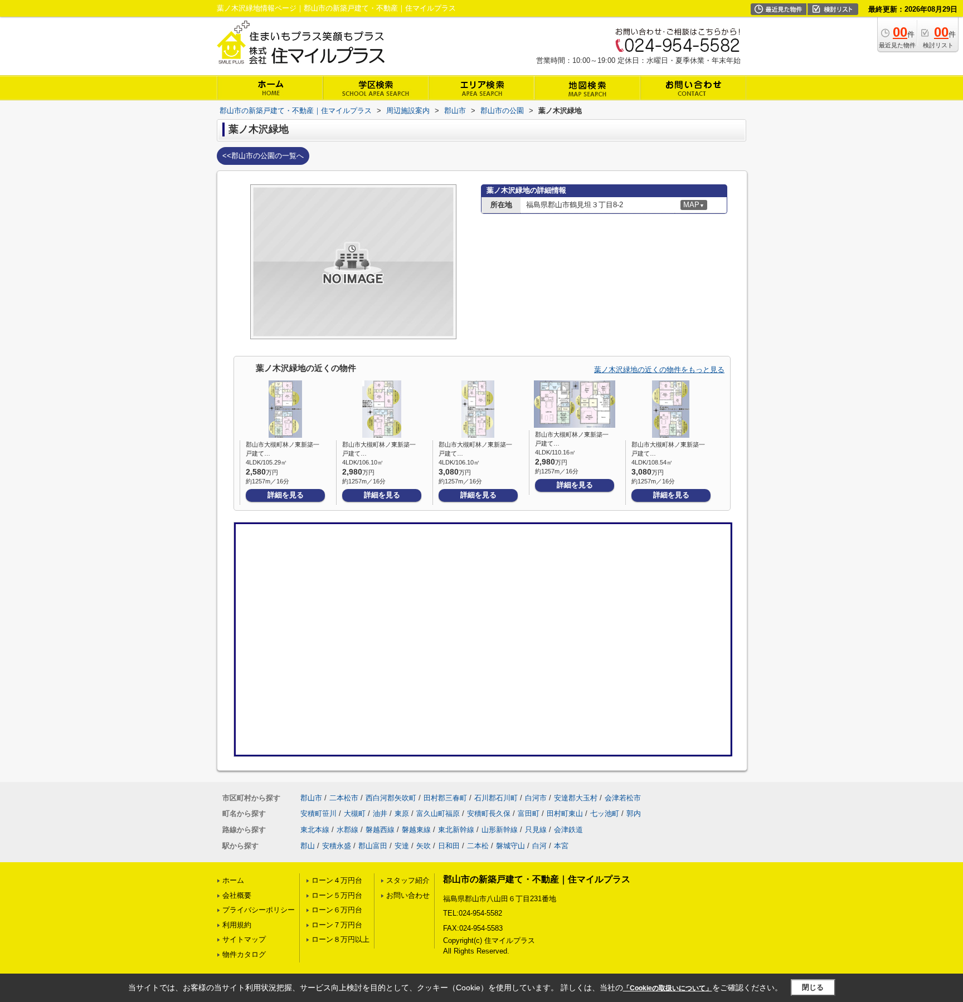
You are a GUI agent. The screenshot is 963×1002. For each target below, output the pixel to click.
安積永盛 (336, 846)
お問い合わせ (408, 895)
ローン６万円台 (337, 910)
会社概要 (236, 895)
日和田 (449, 846)
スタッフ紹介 (408, 880)
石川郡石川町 (496, 798)
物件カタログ (244, 954)
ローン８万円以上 (340, 939)
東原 (402, 813)
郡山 (307, 846)
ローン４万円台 (337, 880)
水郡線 (347, 829)
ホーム (233, 880)
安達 (402, 846)
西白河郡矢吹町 (391, 798)
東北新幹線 (456, 829)
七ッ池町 (604, 813)
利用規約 (236, 925)
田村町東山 (565, 813)
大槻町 (355, 813)
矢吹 (423, 846)
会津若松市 (623, 798)
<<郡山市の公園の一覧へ (263, 155)
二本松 (478, 846)
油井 (380, 813)
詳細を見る (286, 495)
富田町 (528, 813)
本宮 (561, 846)
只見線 (536, 829)
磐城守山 (510, 846)
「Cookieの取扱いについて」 (667, 988)
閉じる (813, 987)
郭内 (633, 813)
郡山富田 (372, 846)
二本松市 (343, 798)
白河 (539, 846)
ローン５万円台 (337, 895)
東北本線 (314, 829)
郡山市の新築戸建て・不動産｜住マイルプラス (536, 879)
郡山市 (311, 798)
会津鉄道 (568, 829)
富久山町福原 (438, 813)
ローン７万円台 (337, 925)
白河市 (536, 798)
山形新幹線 (499, 829)
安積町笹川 (318, 813)
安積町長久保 (488, 813)
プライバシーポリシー (258, 910)
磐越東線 (416, 829)
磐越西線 (380, 829)
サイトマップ (244, 939)
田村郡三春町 (445, 798)
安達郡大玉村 (575, 798)
